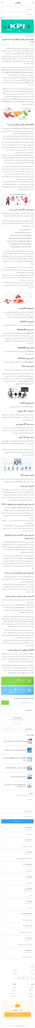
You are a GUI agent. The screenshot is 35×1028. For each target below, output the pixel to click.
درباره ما (32, 973)
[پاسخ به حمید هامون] (25, 950)
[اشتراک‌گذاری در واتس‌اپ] (10, 729)
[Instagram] (27, 978)
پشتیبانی (32, 988)
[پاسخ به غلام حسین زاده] (23, 926)
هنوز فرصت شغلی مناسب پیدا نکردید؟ (24, 698)
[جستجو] (3, 14)
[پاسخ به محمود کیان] (25, 938)
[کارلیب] (18, 3)
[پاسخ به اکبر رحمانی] (25, 852)
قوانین (32, 970)
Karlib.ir (14, 673)
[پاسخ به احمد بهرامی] (25, 840)
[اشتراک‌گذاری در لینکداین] (4, 729)
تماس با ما (14, 973)
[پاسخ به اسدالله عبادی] (24, 889)
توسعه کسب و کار (29, 36)
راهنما (15, 970)
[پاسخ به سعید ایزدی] (25, 827)
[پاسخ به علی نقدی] (26, 877)
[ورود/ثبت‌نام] (2, 3)
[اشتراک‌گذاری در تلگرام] (13, 729)
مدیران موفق (5, 659)
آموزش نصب (31, 996)
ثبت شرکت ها (30, 993)
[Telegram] (32, 978)
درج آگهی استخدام (17, 1014)
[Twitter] (23, 978)
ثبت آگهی (31, 991)
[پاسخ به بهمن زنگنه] (26, 901)
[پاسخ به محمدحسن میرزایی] (22, 913)
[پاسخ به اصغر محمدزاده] (24, 864)
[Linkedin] (19, 978)
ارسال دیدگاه (17, 821)
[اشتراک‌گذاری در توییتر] (7, 729)
